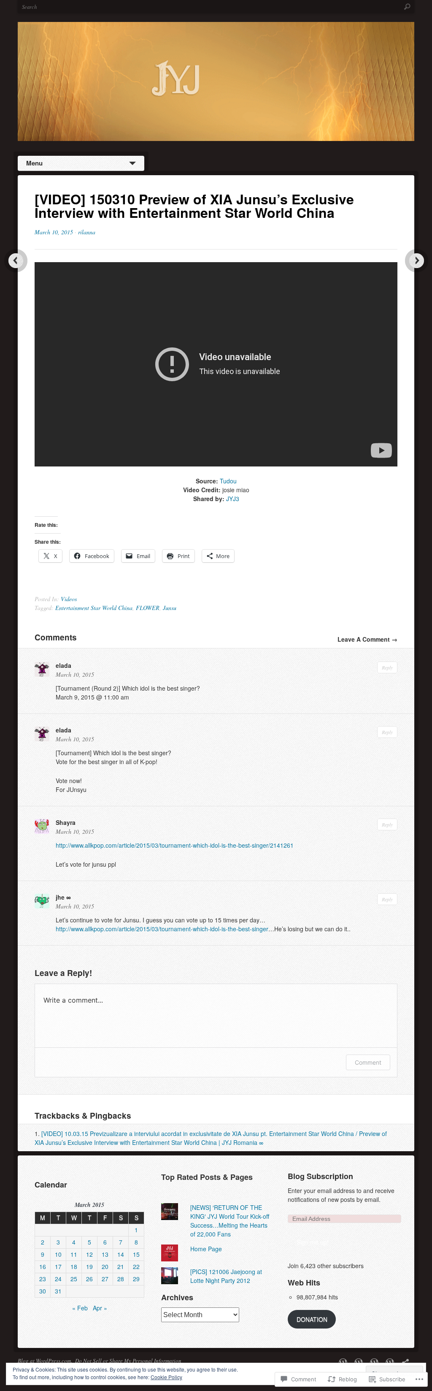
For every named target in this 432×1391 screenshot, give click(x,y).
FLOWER (147, 608)
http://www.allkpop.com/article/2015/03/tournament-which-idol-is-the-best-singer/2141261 (175, 845)
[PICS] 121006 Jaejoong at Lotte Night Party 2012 (226, 1276)
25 (73, 1278)
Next (416, 260)
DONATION (312, 1319)
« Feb (80, 1308)
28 (120, 1278)
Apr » (100, 1308)
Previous (15, 260)
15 (136, 1254)
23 (42, 1278)
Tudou (228, 481)
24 (58, 1278)
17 (58, 1266)
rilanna (86, 232)
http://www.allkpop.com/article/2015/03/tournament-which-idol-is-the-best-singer (162, 929)
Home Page (206, 1249)
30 (42, 1291)
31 (58, 1291)
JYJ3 (232, 498)
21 (120, 1266)
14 (120, 1254)
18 (73, 1266)
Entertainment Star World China (93, 608)
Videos (69, 599)
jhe (60, 897)
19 (89, 1266)
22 (136, 1266)
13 (105, 1254)
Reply (387, 667)
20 (105, 1266)
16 (42, 1266)
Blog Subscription (320, 1176)
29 (136, 1278)
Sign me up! (313, 1242)
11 (73, 1254)
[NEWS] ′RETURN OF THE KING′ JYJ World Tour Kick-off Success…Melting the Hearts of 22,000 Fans (229, 1220)
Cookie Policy (166, 1376)
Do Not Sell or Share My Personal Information (128, 1360)
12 (89, 1254)
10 (58, 1254)
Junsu (169, 608)
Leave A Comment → (367, 639)
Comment (368, 1062)
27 (105, 1278)
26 (89, 1278)
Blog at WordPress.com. (45, 1360)
